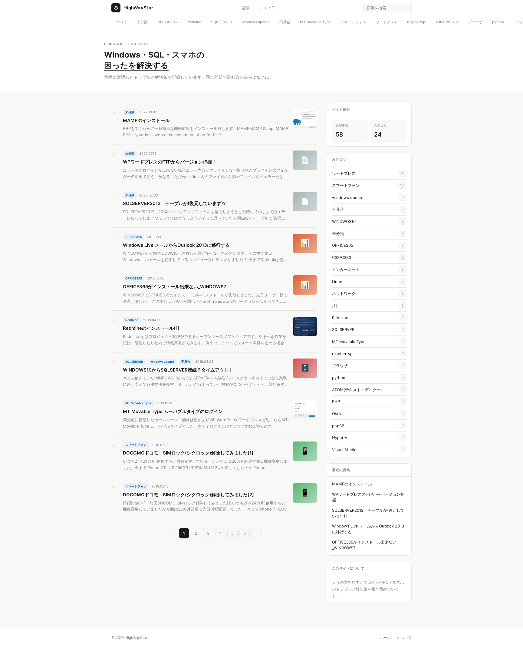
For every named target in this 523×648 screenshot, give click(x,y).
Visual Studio (344, 449)
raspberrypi (416, 22)
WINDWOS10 (447, 22)
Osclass (339, 413)
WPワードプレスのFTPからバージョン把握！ (169, 162)
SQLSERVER (221, 22)
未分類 (142, 22)
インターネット (346, 269)
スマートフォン (353, 22)
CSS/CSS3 (341, 257)
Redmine (193, 22)
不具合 (284, 22)
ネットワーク (344, 293)
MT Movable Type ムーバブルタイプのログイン (173, 411)
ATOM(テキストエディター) (357, 389)
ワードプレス (386, 22)
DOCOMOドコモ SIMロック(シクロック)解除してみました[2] (188, 495)
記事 (246, 7)
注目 (336, 305)
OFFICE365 (167, 22)
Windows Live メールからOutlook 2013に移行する (176, 245)
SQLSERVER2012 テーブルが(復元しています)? (174, 203)
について (266, 7)
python (498, 22)
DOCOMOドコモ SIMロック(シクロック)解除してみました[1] (188, 453)
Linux (337, 281)
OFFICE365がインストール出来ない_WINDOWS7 (174, 286)
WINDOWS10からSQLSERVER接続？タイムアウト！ (178, 370)
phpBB (338, 425)
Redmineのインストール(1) (151, 328)
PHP (336, 401)
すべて (121, 22)
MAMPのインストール (146, 120)
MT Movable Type (315, 22)
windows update (256, 22)
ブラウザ (475, 22)
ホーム (385, 637)
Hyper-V (339, 437)
